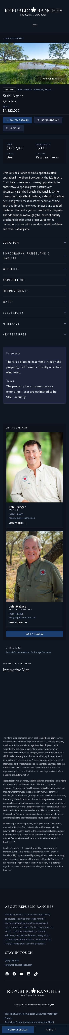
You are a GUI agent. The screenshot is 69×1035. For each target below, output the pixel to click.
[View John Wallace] (34, 579)
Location (15, 128)
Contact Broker (19, 120)
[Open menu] (34, 25)
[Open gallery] (34, 63)
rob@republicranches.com (22, 517)
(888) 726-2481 (12, 960)
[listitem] (34, 242)
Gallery (51, 1029)
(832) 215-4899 (16, 514)
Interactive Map (50, 120)
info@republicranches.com (18, 964)
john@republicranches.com (22, 617)
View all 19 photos (53, 78)
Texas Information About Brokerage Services (28, 652)
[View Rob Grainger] (34, 480)
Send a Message (35, 633)
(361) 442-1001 (16, 613)
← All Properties (13, 38)
